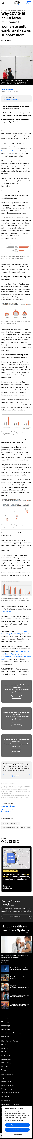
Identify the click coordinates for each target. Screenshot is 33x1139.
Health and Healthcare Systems (15, 10)
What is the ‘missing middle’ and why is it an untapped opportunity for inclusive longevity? (19, 997)
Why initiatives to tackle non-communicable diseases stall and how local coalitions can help (20, 987)
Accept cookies (16, 697)
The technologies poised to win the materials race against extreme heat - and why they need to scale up (19, 1006)
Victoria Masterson (7, 89)
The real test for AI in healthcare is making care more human (14, 957)
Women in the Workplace (10, 151)
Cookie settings (17, 1134)
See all (28, 933)
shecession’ (7, 611)
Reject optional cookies (17, 1125)
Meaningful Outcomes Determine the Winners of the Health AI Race (20, 969)
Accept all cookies (17, 1129)
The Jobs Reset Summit (11, 99)
